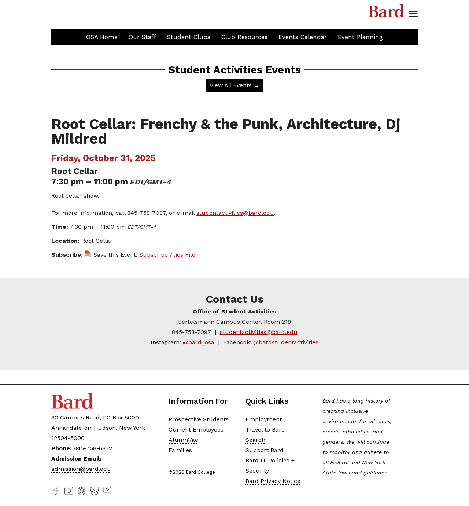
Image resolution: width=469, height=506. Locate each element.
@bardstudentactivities (285, 342)
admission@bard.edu (81, 468)
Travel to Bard (265, 429)
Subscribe (153, 254)
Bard (386, 11)
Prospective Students (199, 419)
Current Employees (196, 429)
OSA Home (102, 37)
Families (180, 450)
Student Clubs (188, 37)
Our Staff (142, 37)
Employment (263, 419)
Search (255, 439)
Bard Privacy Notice (272, 480)
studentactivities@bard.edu (235, 212)
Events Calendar (302, 37)
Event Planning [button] (360, 37)
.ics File (184, 254)
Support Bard (264, 450)
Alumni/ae (183, 439)
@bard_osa (198, 342)
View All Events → (234, 85)
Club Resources (244, 37)
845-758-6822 (93, 448)
